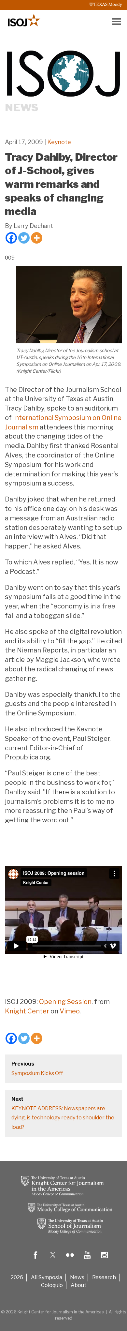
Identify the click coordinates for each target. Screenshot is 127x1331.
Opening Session (65, 1002)
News (77, 1277)
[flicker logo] (70, 1260)
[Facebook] (11, 238)
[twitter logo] (52, 1260)
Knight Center (27, 1011)
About (78, 1285)
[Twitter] (24, 238)
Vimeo (69, 1011)
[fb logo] (35, 1260)
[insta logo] (104, 1260)
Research (104, 1277)
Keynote (59, 142)
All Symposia (46, 1277)
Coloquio (52, 1285)
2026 (17, 1277)
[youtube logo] (87, 1260)
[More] (36, 238)
